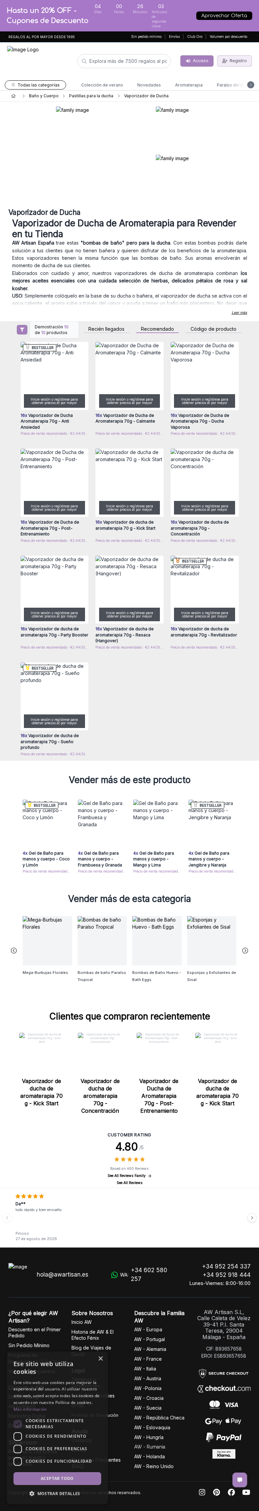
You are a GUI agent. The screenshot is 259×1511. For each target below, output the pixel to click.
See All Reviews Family (127, 1176)
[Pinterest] (216, 1492)
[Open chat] (239, 1479)
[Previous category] (13, 951)
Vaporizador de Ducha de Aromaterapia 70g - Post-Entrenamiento (158, 1096)
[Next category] (245, 951)
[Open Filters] (22, 329)
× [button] (100, 1358)
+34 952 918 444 (227, 1274)
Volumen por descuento (228, 36)
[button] (57, 1493)
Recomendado (157, 329)
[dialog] (57, 1428)
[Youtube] (246, 1492)
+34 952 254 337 (226, 1266)
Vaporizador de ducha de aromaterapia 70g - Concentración (100, 1096)
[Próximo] (252, 1218)
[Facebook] (231, 1492)
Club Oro (194, 36)
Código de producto (213, 329)
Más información (30, 1409)
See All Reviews (130, 1183)
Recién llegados (106, 329)
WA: (143, 1274)
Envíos (174, 36)
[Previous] (7, 1218)
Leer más (239, 312)
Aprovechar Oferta (224, 15)
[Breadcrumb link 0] (13, 96)
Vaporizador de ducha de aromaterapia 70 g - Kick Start (41, 1092)
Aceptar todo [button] (57, 1478)
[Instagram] (202, 1492)
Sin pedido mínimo (146, 36)
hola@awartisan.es (62, 1274)
